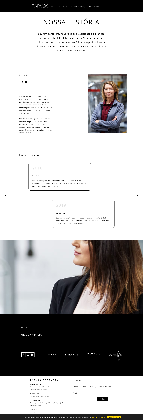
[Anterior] (5, 195)
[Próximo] (137, 195)
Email (75, 393)
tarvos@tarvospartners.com (39, 396)
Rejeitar (118, 417)
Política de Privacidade (98, 417)
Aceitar (110, 417)
